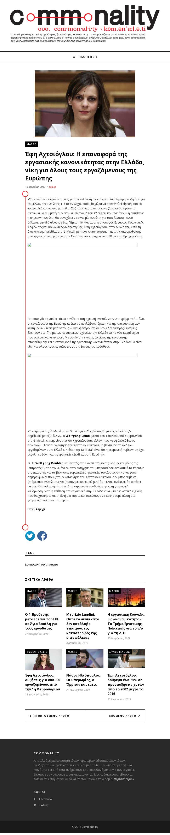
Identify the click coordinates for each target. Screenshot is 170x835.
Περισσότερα (124, 779)
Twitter (44, 805)
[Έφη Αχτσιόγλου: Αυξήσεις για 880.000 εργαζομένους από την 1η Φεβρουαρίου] (43, 669)
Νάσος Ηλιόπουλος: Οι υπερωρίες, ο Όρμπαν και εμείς (83, 680)
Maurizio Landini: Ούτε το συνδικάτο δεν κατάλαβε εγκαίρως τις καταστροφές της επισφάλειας (82, 626)
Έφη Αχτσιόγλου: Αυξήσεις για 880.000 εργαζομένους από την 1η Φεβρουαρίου (42, 682)
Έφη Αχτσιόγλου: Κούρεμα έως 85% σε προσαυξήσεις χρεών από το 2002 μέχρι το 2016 (126, 684)
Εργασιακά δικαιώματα (41, 564)
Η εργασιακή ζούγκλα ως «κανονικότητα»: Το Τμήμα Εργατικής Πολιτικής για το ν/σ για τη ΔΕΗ (126, 623)
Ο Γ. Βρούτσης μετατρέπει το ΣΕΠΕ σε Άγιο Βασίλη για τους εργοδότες (42, 621)
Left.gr (52, 187)
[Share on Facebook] (42, 536)
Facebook (45, 799)
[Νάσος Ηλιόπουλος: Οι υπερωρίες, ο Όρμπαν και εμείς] (84, 666)
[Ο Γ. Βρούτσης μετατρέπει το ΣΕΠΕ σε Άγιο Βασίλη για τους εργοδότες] (43, 606)
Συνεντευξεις (37, 651)
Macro (32, 144)
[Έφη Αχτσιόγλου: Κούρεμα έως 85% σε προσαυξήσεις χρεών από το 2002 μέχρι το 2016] (126, 666)
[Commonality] (85, 44)
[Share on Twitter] (30, 536)
